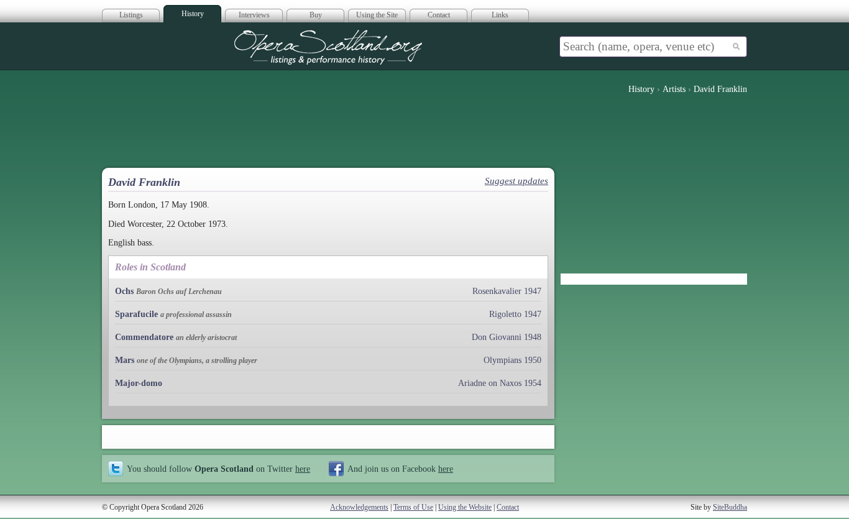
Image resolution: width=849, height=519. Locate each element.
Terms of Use (413, 507)
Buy (316, 15)
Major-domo (138, 383)
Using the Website (465, 507)
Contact (439, 15)
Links (500, 15)
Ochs (124, 291)
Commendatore (144, 337)
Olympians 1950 (512, 360)
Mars (124, 360)
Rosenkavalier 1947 (506, 291)
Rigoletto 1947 (515, 314)
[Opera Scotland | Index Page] (328, 47)
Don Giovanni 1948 (506, 337)
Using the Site (377, 15)
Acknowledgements (359, 507)
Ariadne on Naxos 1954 (499, 383)
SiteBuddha (730, 507)
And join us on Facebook (400, 469)
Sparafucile (136, 314)
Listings (131, 15)
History (192, 13)
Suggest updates (516, 181)
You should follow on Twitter (218, 469)
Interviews (254, 15)
